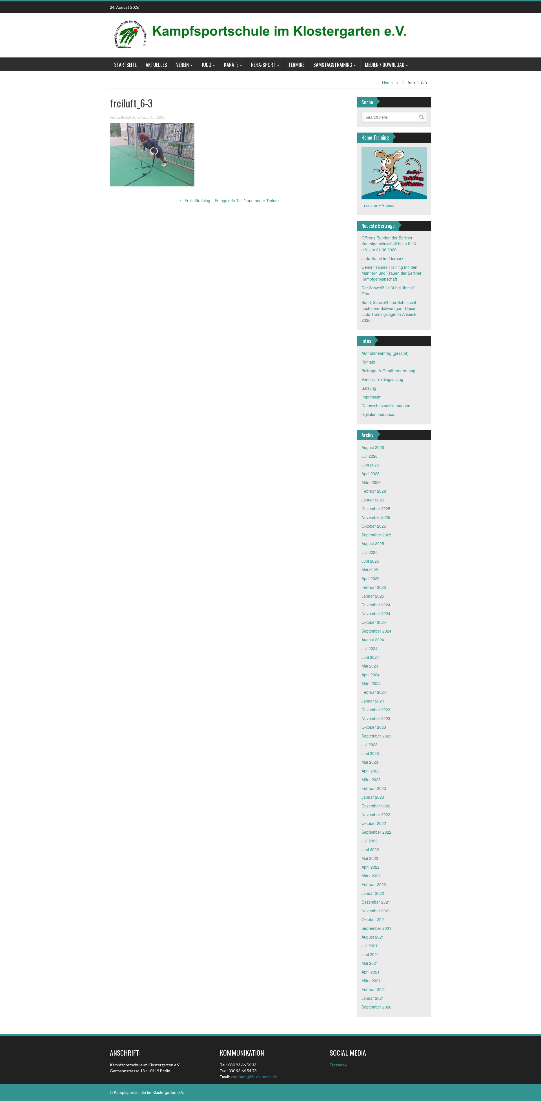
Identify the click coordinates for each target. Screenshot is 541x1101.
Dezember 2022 (376, 806)
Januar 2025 (373, 596)
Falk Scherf (133, 117)
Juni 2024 (370, 657)
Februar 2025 (374, 587)
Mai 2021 (370, 963)
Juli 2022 (370, 841)
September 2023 (376, 736)
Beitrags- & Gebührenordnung (388, 370)
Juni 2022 (370, 849)
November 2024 (376, 613)
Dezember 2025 (376, 508)
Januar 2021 (373, 998)
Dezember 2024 (376, 604)
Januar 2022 (373, 893)
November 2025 (376, 517)
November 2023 (376, 718)
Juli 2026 (370, 456)
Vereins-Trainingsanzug (382, 379)
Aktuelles (156, 64)
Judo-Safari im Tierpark (382, 258)
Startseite (125, 64)
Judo (206, 64)
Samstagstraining (332, 64)
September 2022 (376, 832)
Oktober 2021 (374, 919)
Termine (296, 64)
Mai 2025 (370, 569)
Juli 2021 (370, 945)
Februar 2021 (374, 989)
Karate (231, 64)
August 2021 (373, 937)
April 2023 (371, 771)
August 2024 (373, 639)
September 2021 (376, 928)
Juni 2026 (370, 465)
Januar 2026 (373, 500)
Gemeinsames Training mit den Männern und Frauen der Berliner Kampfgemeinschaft (392, 273)
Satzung (369, 388)
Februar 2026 (374, 491)
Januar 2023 (373, 797)
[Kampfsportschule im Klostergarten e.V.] (268, 34)
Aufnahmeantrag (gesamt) (385, 353)
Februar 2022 (374, 884)
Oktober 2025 (374, 526)
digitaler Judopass (378, 414)
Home (387, 82)
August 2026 (373, 447)
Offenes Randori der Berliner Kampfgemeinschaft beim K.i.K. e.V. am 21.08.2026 (389, 243)
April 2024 (371, 674)
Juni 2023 (370, 753)
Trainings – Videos (378, 205)
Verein (182, 64)
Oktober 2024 (374, 622)
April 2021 (371, 972)
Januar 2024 (373, 701)
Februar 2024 (374, 692)
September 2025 (376, 535)
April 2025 (371, 578)
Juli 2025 (370, 552)
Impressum (372, 397)
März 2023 (371, 779)
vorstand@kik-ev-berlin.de (254, 1076)
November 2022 (376, 814)
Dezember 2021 (376, 902)
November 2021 (376, 910)
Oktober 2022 (374, 823)
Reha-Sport (263, 64)
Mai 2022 (370, 858)
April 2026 (371, 473)
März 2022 (371, 875)
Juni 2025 (370, 561)
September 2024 (376, 631)
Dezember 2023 (376, 709)
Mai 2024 (370, 666)
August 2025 (373, 543)
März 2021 (371, 980)
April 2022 (371, 867)
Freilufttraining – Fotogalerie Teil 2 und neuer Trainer (229, 200)
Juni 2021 (370, 954)
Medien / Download (384, 64)
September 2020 (376, 1007)
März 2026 (371, 482)
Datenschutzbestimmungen (386, 405)
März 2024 (371, 683)
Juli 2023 (370, 744)
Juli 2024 (370, 648)
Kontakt (368, 362)
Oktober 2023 (374, 727)
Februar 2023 (374, 788)
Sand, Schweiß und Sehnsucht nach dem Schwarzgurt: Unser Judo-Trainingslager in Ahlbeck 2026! (389, 311)
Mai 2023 (370, 762)
